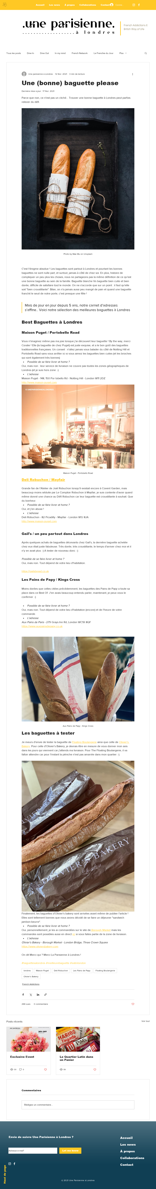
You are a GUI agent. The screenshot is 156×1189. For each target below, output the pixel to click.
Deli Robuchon (61, 970)
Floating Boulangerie (105, 970)
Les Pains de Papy (81, 970)
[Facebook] (139, 5)
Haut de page (4, 1174)
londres (27, 970)
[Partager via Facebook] (23, 994)
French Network (80, 53)
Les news (128, 1144)
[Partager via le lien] (45, 994)
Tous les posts (13, 53)
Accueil (126, 1137)
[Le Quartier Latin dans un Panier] (78, 1039)
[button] (145, 53)
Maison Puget (42, 970)
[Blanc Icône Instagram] (133, 5)
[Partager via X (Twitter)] (30, 994)
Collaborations (132, 1158)
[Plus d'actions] (132, 74)
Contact (126, 1164)
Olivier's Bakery (31, 976)
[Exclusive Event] (29, 1039)
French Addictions (30, 984)
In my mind (60, 53)
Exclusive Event (22, 1056)
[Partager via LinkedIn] (38, 994)
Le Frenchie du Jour (103, 53)
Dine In (30, 53)
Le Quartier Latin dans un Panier (76, 1058)
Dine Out (44, 53)
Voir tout (146, 1021)
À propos (127, 1151)
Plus (121, 53)
